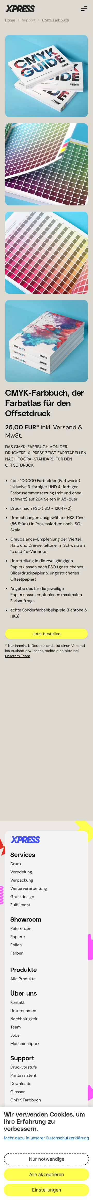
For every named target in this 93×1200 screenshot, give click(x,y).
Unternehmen (23, 1010)
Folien (16, 945)
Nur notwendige (46, 1159)
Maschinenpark (25, 1043)
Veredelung (21, 872)
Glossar (17, 1091)
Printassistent (23, 1075)
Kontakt (17, 1002)
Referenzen (20, 928)
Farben (17, 953)
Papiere (17, 936)
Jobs (14, 1035)
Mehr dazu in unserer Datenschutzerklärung (46, 1137)
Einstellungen (46, 1190)
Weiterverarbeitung (28, 888)
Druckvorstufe (23, 1067)
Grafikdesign (22, 896)
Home (10, 20)
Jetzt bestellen (46, 633)
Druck (15, 863)
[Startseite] (46, 839)
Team (15, 1027)
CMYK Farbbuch (55, 20)
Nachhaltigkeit (23, 1019)
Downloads (20, 1083)
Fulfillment (20, 905)
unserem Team (17, 656)
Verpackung (21, 880)
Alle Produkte (23, 978)
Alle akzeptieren (46, 1174)
